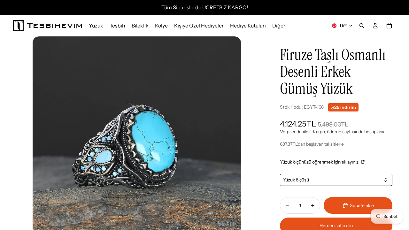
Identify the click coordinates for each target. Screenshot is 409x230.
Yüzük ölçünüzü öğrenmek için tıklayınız (319, 162)
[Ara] (362, 26)
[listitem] (279, 25)
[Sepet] (389, 26)
